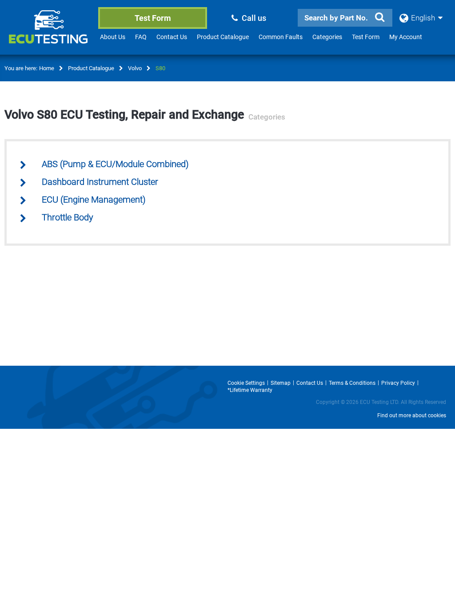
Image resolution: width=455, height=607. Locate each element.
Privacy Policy (398, 383)
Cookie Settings (246, 383)
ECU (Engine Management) (94, 200)
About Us (112, 36)
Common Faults (281, 36)
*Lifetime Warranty (250, 390)
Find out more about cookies (411, 415)
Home (46, 68)
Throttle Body (67, 217)
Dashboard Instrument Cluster (100, 182)
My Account (405, 36)
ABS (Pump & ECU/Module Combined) (115, 164)
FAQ (141, 36)
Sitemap (281, 383)
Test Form (153, 18)
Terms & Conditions (352, 383)
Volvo (135, 68)
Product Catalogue (223, 36)
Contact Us (171, 36)
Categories (327, 36)
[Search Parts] (380, 17)
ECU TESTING (50, 34)
